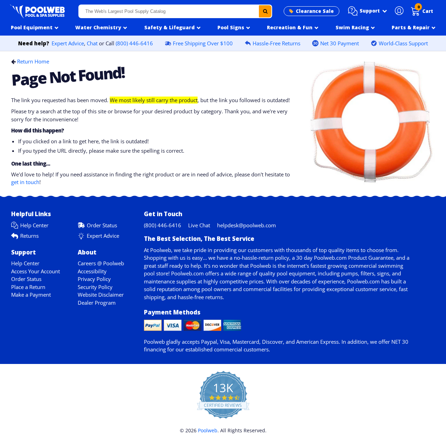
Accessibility (92, 271)
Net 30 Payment (339, 43)
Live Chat (199, 225)
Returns (29, 235)
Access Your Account (35, 271)
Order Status (102, 225)
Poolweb (207, 430)
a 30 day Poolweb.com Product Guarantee (342, 257)
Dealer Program (97, 302)
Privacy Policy (94, 278)
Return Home (33, 61)
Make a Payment (31, 294)
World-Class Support (403, 43)
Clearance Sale (315, 11)
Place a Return (28, 286)
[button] (367, 11)
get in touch (25, 181)
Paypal (209, 341)
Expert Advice (68, 43)
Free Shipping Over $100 (203, 43)
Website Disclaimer (101, 294)
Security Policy (95, 286)
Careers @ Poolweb (101, 263)
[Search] (265, 11)
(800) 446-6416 (134, 43)
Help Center (34, 225)
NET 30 (399, 341)
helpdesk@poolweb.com (246, 225)
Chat (92, 43)
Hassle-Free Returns (276, 43)
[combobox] (175, 11)
